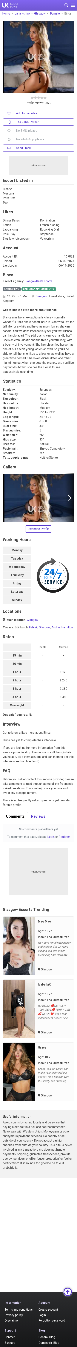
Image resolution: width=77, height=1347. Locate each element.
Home (6, 13)
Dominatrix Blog (48, 1343)
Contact (10, 1337)
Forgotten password (51, 1320)
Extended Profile (39, 529)
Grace (42, 1047)
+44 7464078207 (27, 122)
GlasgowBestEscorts (38, 281)
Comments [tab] (15, 816)
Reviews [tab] (38, 816)
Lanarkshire (22, 13)
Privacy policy (14, 1315)
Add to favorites (26, 113)
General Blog (46, 1337)
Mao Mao (44, 921)
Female (55, 13)
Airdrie (55, 627)
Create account (48, 1309)
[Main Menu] (73, 5)
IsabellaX (44, 984)
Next (69, 497)
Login (51, 837)
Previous (7, 497)
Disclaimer (12, 1320)
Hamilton (67, 627)
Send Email (23, 148)
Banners (10, 1343)
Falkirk (33, 627)
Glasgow (40, 13)
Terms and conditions (19, 1309)
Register (64, 837)
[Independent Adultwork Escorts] (10, 5)
